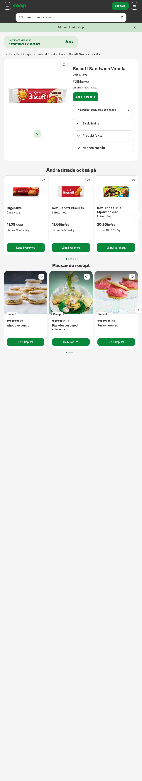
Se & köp (23, 342)
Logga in (120, 6)
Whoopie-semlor (19, 325)
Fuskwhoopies (107, 325)
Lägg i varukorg (85, 96)
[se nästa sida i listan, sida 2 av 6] (137, 215)
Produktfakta (93, 136)
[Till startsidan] (19, 5)
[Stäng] (135, 27)
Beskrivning (91, 123)
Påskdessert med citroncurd (65, 327)
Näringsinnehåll (94, 148)
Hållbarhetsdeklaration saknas (96, 109)
